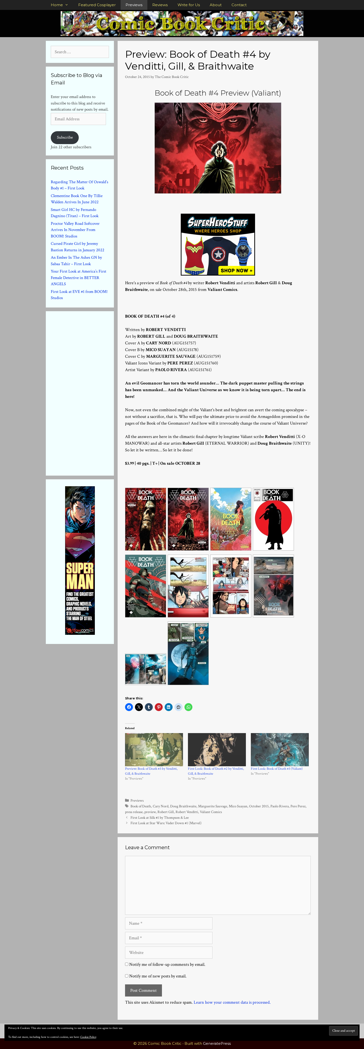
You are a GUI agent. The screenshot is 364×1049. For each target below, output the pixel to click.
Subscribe (65, 137)
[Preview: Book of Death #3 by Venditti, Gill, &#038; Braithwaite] (154, 749)
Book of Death (140, 806)
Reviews (160, 4)
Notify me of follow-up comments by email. (167, 964)
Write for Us (189, 4)
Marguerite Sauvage (212, 806)
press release (134, 811)
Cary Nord (160, 806)
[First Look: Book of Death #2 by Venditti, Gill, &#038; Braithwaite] (217, 749)
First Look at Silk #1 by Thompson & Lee (159, 817)
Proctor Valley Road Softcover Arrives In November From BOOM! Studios (75, 230)
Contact (239, 4)
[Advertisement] (88, 392)
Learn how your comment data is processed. (232, 1002)
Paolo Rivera (279, 806)
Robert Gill (165, 811)
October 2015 (259, 806)
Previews (134, 4)
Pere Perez (298, 806)
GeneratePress (217, 1043)
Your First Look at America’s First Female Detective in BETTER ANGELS (78, 278)
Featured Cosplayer (97, 4)
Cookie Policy (88, 1037)
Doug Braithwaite (183, 806)
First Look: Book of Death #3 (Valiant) (277, 769)
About (216, 4)
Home (57, 4)
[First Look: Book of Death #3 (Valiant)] (280, 749)
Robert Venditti (187, 811)
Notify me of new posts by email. (157, 976)
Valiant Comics (211, 811)
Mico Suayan (238, 806)
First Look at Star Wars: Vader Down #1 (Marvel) (166, 822)
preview (150, 811)
